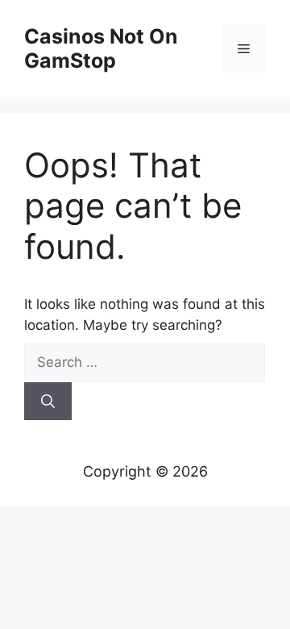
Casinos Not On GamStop (101, 48)
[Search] (48, 401)
